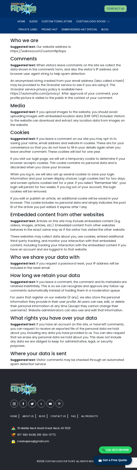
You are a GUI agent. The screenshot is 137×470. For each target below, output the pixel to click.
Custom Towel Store (57, 21)
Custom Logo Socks (91, 21)
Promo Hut (49, 29)
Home (21, 21)
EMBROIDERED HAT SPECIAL (79, 29)
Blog (104, 29)
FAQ (73, 416)
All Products (89, 416)
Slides (33, 21)
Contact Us (115, 9)
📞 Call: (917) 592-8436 (115, 449)
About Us (28, 416)
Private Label (28, 29)
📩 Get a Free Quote (112, 460)
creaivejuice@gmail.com (33, 441)
